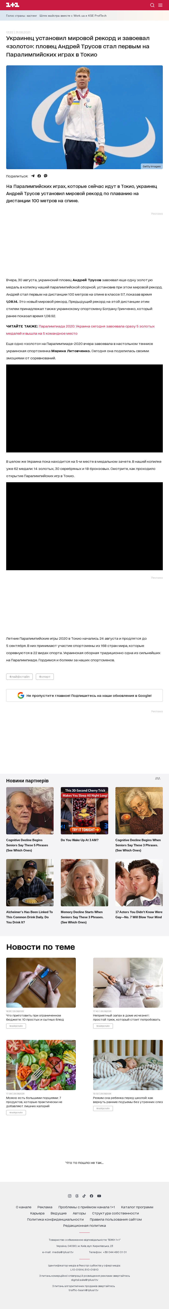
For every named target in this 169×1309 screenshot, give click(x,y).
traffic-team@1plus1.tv (83, 1290)
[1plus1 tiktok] (84, 1196)
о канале (23, 1207)
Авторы (79, 1213)
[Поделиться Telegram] (32, 176)
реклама (45, 1207)
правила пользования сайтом (116, 1219)
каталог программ (137, 1207)
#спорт (44, 676)
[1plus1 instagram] (69, 1196)
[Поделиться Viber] (45, 176)
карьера (37, 1213)
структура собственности (115, 1213)
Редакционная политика (84, 1225)
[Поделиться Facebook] (39, 176)
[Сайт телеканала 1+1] (12, 5)
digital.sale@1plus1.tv (84, 1279)
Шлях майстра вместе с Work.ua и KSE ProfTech (73, 15)
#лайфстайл (19, 676)
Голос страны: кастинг (21, 15)
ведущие (59, 1213)
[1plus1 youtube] (99, 1196)
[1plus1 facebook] (91, 1196)
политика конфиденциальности (55, 1219)
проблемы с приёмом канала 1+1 (87, 1207)
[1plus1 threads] (77, 1196)
